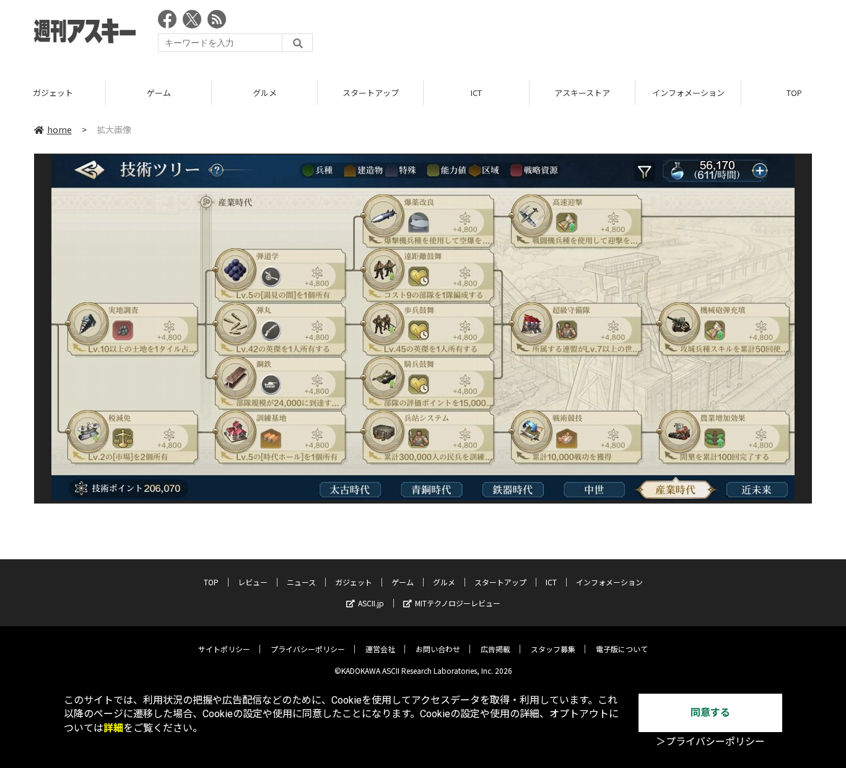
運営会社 (380, 649)
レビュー (253, 582)
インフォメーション (688, 92)
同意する (710, 712)
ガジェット (53, 92)
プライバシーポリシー (308, 649)
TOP (211, 582)
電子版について (622, 649)
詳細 (113, 728)
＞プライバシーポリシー (710, 742)
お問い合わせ (438, 649)
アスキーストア (582, 92)
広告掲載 (495, 649)
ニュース (301, 582)
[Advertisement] (586, 34)
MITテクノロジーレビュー (457, 603)
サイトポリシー (224, 649)
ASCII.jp (371, 603)
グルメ (265, 92)
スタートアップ (370, 92)
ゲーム (159, 92)
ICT (476, 92)
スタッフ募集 (553, 649)
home (59, 129)
